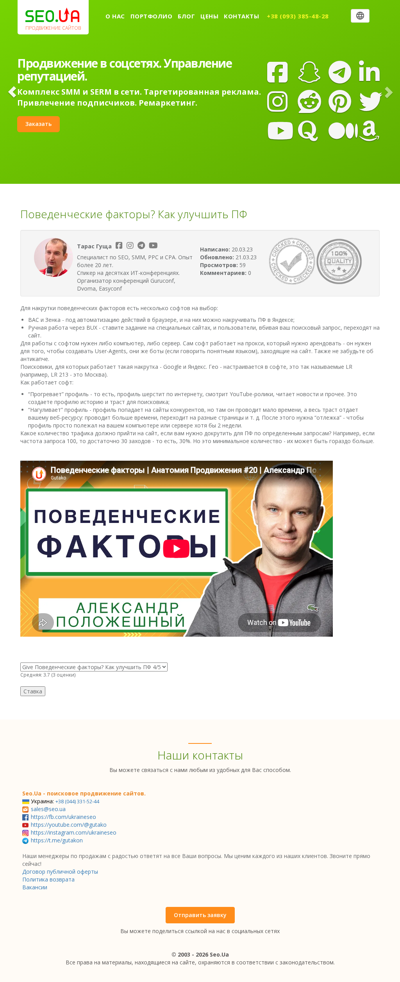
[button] (12, 92)
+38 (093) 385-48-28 (298, 16)
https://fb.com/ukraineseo (63, 816)
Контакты (241, 16)
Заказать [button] (38, 123)
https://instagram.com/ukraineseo (73, 832)
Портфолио (151, 16)
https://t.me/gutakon (57, 840)
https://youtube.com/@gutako (69, 824)
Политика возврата (48, 879)
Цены (209, 16)
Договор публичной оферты (60, 871)
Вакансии (34, 887)
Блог (186, 16)
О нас (115, 16)
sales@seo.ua (48, 809)
